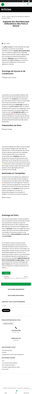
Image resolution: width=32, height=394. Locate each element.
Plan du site (5, 369)
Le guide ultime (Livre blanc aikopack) (13, 354)
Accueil (3, 16)
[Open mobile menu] (2, 4)
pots (5, 47)
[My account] (30, 4)
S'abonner (6, 310)
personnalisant (16, 234)
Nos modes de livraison (8, 365)
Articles (8, 16)
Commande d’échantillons (9, 363)
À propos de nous (7, 350)
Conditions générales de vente (11, 367)
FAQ (3, 361)
